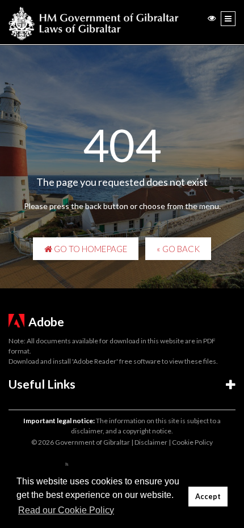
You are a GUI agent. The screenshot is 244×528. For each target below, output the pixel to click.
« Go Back (178, 249)
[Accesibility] (212, 18)
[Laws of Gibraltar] (94, 22)
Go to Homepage (89, 249)
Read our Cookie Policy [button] (66, 510)
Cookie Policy (192, 442)
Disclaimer (150, 442)
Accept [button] (208, 496)
